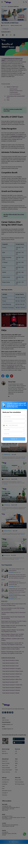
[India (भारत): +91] (4, 425)
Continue (13, 439)
